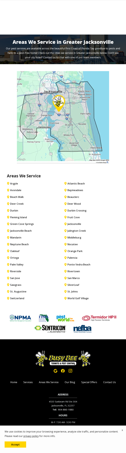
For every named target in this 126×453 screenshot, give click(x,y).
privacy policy (31, 436)
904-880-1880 (66, 409)
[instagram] (70, 370)
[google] (55, 370)
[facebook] (63, 370)
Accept (15, 444)
